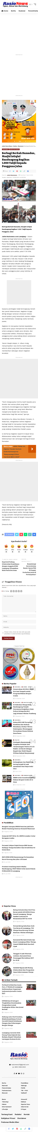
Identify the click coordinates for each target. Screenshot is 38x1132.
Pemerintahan (27, 775)
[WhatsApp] (24, 1073)
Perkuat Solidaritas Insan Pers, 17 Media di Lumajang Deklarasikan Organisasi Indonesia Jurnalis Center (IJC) (12, 989)
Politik (17, 740)
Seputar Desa (14, 149)
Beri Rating (6, 591)
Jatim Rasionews (12, 175)
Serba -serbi (27, 686)
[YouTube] (19, 1073)
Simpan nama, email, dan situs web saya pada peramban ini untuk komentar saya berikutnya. (17, 632)
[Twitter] (16, 1073)
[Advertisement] (19, 33)
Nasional (5, 149)
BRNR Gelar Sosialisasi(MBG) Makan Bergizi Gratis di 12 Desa (24, 780)
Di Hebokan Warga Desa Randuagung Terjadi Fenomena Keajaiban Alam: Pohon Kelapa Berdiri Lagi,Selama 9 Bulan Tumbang (24, 709)
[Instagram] (21, 1073)
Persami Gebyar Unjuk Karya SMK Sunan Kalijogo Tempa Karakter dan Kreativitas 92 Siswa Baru (18, 848)
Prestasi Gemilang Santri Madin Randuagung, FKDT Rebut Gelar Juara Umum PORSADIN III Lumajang (18, 869)
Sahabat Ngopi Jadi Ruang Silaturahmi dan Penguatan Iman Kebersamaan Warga (23, 970)
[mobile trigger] (34, 4)
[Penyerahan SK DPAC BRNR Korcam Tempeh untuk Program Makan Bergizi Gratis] (7, 690)
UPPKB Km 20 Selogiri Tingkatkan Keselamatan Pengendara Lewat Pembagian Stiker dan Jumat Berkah (12, 1005)
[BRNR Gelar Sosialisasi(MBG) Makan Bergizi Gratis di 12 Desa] (7, 778)
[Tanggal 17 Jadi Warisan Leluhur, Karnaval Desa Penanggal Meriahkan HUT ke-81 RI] (7, 958)
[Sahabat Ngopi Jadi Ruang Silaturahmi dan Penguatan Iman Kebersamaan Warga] (7, 971)
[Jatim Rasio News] (15, 4)
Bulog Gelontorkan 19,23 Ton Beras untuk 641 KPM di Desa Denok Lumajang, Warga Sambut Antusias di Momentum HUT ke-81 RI (24, 914)
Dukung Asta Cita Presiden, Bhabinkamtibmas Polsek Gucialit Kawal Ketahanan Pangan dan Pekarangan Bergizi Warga (12, 1021)
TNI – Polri (30, 1020)
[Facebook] (14, 1073)
